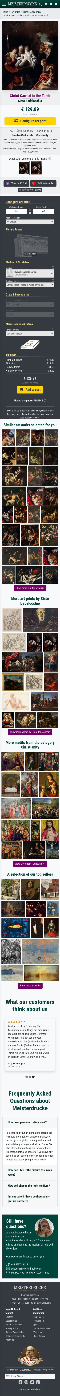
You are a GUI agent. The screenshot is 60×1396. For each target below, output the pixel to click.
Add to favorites (45, 183)
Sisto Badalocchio (14, 15)
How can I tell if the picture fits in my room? (30, 1172)
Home (5, 12)
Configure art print (32, 121)
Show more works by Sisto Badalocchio (30, 732)
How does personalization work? (27, 1122)
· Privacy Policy (11, 1328)
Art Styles (16, 12)
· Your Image (38, 1317)
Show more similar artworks (30, 588)
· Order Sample (38, 1336)
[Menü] (4, 4)
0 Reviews (36, 189)
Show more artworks (30, 985)
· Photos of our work (41, 1328)
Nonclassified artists (32, 12)
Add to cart (31, 390)
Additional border (13, 218)
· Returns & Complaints (15, 1336)
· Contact (9, 1317)
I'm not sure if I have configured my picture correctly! (29, 1199)
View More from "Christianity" (30, 863)
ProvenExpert (19, 1063)
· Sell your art (38, 1320)
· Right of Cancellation (14, 1332)
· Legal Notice (11, 1320)
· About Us (9, 1340)
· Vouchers (37, 1332)
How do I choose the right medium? (29, 1185)
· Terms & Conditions (14, 1324)
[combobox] (30, 221)
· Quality (36, 1324)
